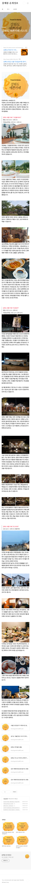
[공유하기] (7, 792)
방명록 (15, 9)
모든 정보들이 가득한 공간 (7, 857)
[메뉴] (28, 3)
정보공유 (6, 798)
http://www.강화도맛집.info (10, 59)
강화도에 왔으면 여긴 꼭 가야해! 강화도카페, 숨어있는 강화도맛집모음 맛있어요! (15, 64)
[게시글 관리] (9, 792)
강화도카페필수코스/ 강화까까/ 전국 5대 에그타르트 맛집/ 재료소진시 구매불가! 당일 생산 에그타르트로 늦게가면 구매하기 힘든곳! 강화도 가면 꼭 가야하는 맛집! (10, 53)
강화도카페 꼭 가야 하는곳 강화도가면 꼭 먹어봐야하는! (10, 50)
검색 (24, 3)
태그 (8, 9)
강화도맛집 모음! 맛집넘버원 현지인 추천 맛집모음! (15, 62)
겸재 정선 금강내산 (8, 805)
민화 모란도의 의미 (8, 803)
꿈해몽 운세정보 (10, 3)
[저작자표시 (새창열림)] (18, 792)
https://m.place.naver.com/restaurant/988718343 (13, 47)
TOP (27, 881)
